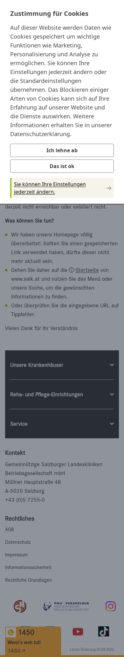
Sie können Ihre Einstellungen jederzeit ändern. (50, 188)
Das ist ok (62, 166)
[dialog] (62, 101)
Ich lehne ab (62, 150)
